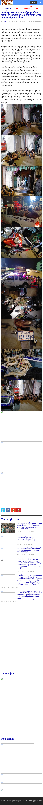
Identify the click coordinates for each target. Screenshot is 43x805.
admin (5, 22)
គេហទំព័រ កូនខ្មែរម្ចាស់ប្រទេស (14, 801)
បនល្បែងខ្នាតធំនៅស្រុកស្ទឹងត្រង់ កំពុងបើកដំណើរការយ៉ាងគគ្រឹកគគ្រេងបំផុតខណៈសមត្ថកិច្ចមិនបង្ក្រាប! (29, 550)
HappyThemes (36, 801)
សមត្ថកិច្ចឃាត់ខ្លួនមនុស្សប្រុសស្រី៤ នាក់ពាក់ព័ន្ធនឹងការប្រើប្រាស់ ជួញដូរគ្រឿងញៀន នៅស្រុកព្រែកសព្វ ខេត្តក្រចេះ (28, 539)
